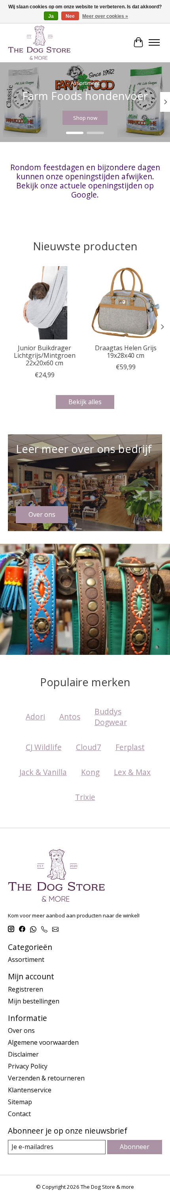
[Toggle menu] (154, 42)
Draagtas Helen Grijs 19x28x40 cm (126, 351)
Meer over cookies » (105, 16)
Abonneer (134, 1146)
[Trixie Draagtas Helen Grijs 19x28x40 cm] (125, 303)
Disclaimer (23, 1054)
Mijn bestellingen (33, 1001)
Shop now (85, 117)
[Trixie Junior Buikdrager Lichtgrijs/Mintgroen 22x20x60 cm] (44, 303)
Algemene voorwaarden (43, 1042)
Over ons (21, 1030)
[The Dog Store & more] (39, 42)
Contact (19, 1113)
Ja (51, 16)
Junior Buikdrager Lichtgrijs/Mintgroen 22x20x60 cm (45, 355)
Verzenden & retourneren (46, 1078)
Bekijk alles (85, 401)
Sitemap (20, 1101)
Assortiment (26, 959)
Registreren (25, 989)
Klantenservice (29, 1090)
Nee (70, 16)
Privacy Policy (27, 1066)
